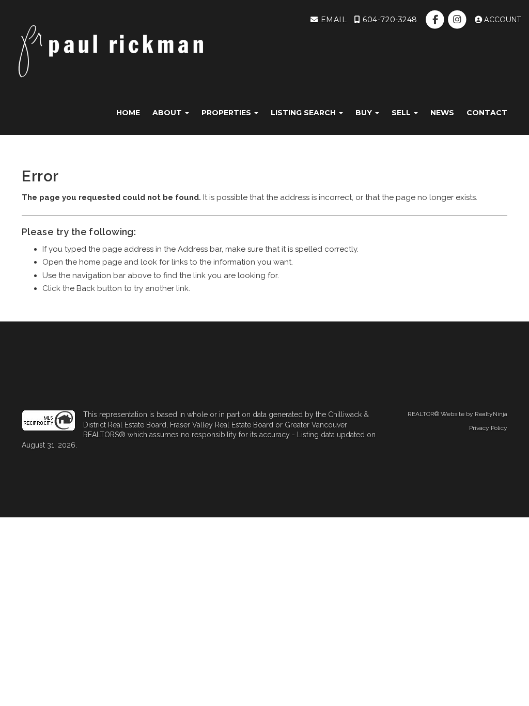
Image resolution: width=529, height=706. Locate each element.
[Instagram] (458, 20)
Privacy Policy (488, 428)
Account (501, 20)
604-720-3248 (389, 19)
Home (128, 112)
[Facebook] (436, 20)
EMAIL (332, 19)
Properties (227, 112)
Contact (486, 112)
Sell (402, 112)
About (168, 112)
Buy (364, 112)
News (442, 112)
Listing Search (304, 112)
